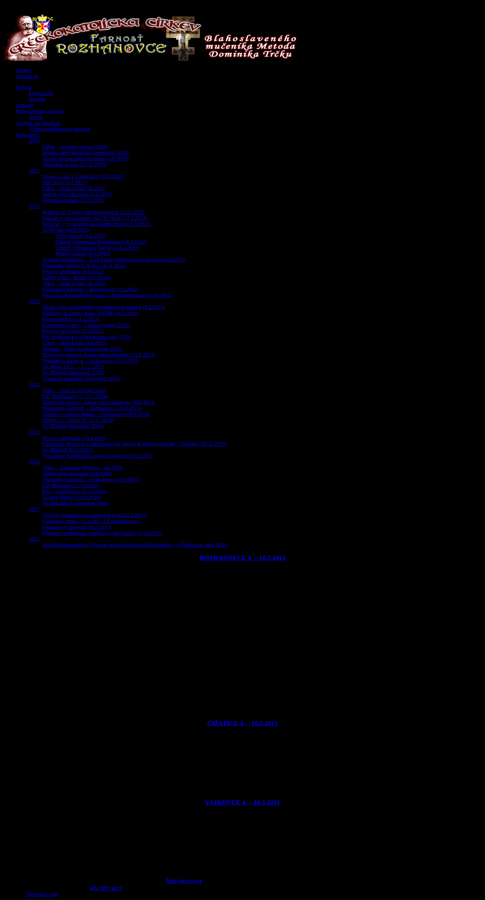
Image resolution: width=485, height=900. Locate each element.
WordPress (106, 887)
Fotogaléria (27, 135)
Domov (24, 70)
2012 (34, 206)
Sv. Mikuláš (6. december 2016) (75, 503)
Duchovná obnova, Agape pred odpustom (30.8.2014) (98, 402)
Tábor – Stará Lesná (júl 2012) (74, 283)
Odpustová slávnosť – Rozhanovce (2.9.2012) (90, 289)
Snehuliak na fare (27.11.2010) (74, 164)
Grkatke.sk (27, 76)
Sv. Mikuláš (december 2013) (73, 372)
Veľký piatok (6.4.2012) (80, 236)
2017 (34, 509)
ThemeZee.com (41, 894)
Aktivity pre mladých (38, 123)
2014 (34, 384)
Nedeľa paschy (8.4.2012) (82, 254)
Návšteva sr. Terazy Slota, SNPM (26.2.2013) (90, 313)
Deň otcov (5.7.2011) (64, 182)
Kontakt (37, 99)
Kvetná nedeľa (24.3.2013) (70, 319)
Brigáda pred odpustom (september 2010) (85, 153)
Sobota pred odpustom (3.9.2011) (77, 194)
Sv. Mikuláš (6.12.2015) (67, 450)
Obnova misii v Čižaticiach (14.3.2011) (83, 176)
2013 (34, 301)
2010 (34, 141)
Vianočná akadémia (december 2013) (81, 378)
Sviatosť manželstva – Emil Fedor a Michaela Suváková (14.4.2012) (113, 259)
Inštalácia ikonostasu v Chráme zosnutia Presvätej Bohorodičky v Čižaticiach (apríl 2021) (135, 545)
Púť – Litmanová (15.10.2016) (74, 491)
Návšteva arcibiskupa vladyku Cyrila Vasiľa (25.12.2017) (102, 533)
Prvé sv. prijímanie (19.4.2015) (74, 438)
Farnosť (24, 87)
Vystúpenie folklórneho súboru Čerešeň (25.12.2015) (97, 456)
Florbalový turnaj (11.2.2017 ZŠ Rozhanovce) (90, 521)
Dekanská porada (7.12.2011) (73, 200)
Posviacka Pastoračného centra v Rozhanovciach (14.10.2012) (107, 295)
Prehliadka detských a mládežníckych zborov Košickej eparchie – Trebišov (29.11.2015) (134, 444)
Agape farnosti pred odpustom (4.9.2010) (85, 158)
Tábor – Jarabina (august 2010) (74, 147)
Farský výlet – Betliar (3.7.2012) (76, 277)
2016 (34, 462)
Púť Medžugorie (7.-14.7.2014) (75, 396)
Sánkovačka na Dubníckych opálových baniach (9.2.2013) (103, 307)
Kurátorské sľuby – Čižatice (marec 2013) (86, 325)
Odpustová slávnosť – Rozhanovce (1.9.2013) (90, 360)
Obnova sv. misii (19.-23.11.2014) (77, 420)
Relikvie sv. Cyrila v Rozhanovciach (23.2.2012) (93, 212)
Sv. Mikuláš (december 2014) (73, 426)
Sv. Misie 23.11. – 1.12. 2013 (73, 366)
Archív (36, 117)
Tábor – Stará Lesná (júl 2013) (74, 343)
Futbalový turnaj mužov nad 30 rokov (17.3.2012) (94, 218)
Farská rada (41, 93)
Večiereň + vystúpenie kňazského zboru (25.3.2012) (96, 224)
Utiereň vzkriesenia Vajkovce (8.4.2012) (97, 248)
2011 (34, 170)
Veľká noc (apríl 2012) (66, 230)
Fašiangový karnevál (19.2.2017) (76, 527)
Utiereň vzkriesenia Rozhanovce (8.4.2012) (100, 242)
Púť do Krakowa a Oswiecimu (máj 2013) (86, 337)
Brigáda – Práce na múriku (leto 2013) (82, 349)
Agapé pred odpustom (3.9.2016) (77, 473)
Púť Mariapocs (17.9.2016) (70, 485)
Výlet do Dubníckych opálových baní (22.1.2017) (94, 515)
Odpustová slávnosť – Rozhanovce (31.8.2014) (91, 408)
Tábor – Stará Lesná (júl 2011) (74, 188)
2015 (34, 432)
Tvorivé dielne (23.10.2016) (71, 497)
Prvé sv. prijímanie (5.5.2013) (73, 331)
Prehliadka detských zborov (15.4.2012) (84, 265)
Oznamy (25, 105)
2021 (34, 539)
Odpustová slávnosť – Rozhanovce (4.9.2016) (90, 479)
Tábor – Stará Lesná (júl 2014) (74, 390)
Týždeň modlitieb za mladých (60, 129)
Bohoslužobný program (40, 111)
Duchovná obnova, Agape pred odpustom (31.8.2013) (98, 355)
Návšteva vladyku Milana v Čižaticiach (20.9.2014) (96, 414)
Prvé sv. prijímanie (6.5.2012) (73, 271)
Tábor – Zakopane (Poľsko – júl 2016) (82, 467)
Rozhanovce (184, 881)
